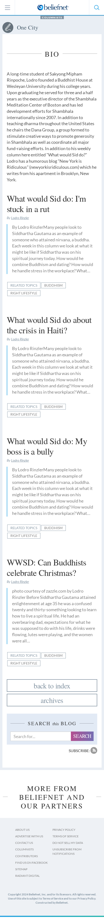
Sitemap (21, 869)
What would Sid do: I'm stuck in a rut (46, 203)
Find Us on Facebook (31, 862)
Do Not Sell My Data (67, 843)
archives (52, 700)
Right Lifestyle (23, 293)
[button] (96, 7)
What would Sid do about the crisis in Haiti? (49, 325)
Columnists (52, 17)
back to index (52, 685)
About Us (22, 829)
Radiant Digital (27, 875)
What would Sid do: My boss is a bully (47, 446)
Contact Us (24, 843)
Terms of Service (65, 836)
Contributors (26, 856)
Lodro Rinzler (20, 218)
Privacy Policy (63, 829)
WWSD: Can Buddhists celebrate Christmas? (46, 567)
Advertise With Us (29, 836)
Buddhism (53, 285)
